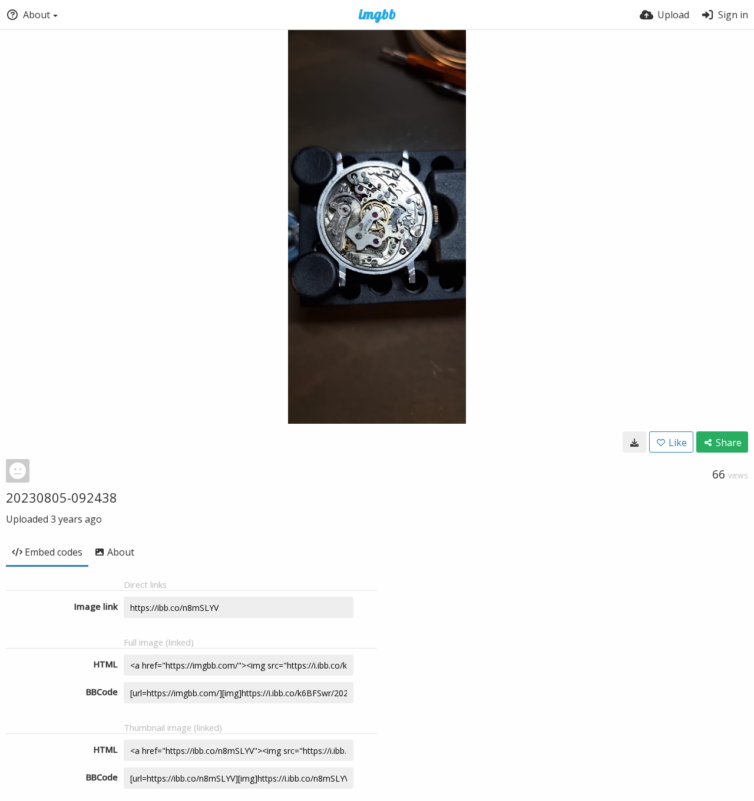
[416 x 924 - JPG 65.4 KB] (634, 442)
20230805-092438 (61, 497)
